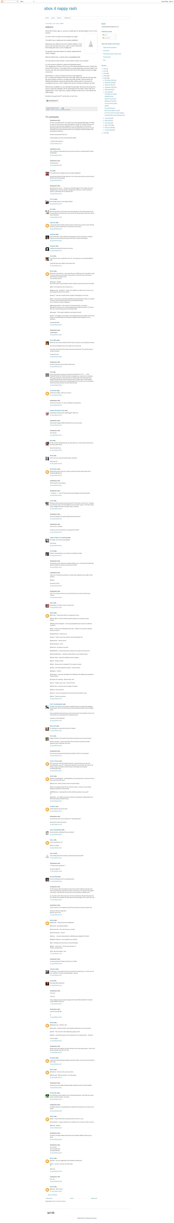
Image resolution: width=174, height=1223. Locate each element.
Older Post (94, 1198)
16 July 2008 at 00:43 (56, 405)
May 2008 (108, 120)
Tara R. (52, 199)
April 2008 (108, 123)
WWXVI (107, 106)
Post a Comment (52, 1195)
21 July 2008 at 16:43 (56, 1171)
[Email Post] (62, 108)
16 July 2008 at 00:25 (56, 395)
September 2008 (109, 87)
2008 (105, 78)
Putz (51, 372)
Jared (51, 501)
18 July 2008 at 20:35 (56, 1111)
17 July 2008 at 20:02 (56, 1017)
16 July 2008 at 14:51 (56, 755)
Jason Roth (53, 390)
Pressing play (107, 57)
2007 (105, 133)
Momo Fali (53, 726)
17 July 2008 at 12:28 (56, 963)
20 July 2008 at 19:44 (56, 1139)
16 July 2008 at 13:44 (56, 745)
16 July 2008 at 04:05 (56, 532)
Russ (51, 736)
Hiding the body (109, 96)
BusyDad (52, 234)
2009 (105, 76)
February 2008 (109, 127)
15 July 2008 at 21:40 (56, 217)
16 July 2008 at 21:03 (56, 824)
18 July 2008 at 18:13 (56, 1077)
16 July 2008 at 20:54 (56, 811)
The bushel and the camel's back (112, 54)
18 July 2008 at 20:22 (56, 1087)
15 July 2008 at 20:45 (56, 204)
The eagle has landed (111, 94)
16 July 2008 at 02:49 (56, 463)
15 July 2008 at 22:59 (56, 335)
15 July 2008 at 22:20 (56, 250)
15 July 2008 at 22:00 (56, 229)
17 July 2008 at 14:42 (56, 985)
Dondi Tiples (53, 469)
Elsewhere (67, 18)
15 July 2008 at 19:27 (56, 143)
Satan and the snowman (109, 47)
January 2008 (109, 130)
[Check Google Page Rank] (50, 1213)
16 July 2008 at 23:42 (56, 848)
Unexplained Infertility (65, 109)
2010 (105, 73)
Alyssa (52, 853)
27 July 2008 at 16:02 (56, 1191)
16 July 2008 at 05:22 (56, 586)
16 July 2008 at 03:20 (56, 495)
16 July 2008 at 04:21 (56, 567)
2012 (105, 69)
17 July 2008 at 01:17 (56, 858)
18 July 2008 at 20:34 (56, 1099)
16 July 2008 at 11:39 (56, 698)
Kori (51, 170)
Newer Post (49, 1198)
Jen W (51, 551)
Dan (51, 209)
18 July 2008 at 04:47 (56, 1064)
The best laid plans (110, 108)
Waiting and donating (110, 101)
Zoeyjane (52, 246)
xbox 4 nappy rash (60, 8)
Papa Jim (52, 222)
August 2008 (108, 89)
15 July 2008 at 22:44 (56, 325)
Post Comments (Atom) (59, 1201)
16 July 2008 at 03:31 (56, 519)
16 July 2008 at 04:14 (56, 545)
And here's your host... (111, 99)
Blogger (94, 1218)
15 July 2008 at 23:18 (56, 366)
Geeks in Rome (54, 761)
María (51, 455)
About (53, 18)
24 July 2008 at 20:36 (56, 1181)
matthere (52, 806)
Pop (104, 60)
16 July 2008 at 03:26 (56, 508)
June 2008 (108, 118)
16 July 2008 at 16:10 (56, 770)
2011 (105, 71)
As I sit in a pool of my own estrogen (114, 113)
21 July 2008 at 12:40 (56, 1153)
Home (47, 18)
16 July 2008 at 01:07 (56, 425)
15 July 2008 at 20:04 (56, 180)
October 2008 (109, 85)
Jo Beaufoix (53, 1093)
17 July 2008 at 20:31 (56, 1040)
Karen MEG (53, 340)
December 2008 (109, 80)
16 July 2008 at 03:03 (56, 475)
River (51, 603)
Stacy (51, 840)
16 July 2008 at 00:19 (56, 385)
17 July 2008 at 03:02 (56, 881)
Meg (51, 440)
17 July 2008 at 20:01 (56, 1004)
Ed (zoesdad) (53, 876)
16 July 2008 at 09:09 (56, 597)
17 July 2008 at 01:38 (56, 871)
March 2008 (108, 125)
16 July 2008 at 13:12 (56, 730)
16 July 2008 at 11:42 (56, 720)
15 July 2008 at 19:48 (56, 155)
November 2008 (109, 82)
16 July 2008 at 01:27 (56, 435)
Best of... (59, 18)
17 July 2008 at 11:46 (56, 953)
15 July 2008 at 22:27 (56, 265)
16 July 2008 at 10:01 (56, 607)
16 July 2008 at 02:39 (56, 450)
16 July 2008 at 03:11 (56, 485)
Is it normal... (106, 50)
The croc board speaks (111, 103)
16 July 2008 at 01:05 (56, 415)
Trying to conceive (54, 109)
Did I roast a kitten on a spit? (112, 110)
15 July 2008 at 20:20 (56, 193)
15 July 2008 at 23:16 (56, 356)
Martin (52, 271)
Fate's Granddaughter (56, 704)
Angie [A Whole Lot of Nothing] (58, 537)
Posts (105, 35)
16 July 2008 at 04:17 (56, 555)
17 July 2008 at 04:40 (56, 899)
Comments (107, 38)
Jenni (51, 256)
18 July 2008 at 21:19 (56, 1128)
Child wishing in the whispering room (115, 115)
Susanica (52, 969)
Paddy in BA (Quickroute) (57, 410)
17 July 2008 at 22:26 (56, 1052)
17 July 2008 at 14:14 (56, 975)
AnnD (51, 980)
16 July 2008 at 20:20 (56, 801)
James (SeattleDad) (55, 830)
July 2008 (107, 92)
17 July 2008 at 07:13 (56, 915)
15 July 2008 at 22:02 (56, 240)
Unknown (52, 1058)
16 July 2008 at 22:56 (56, 834)
